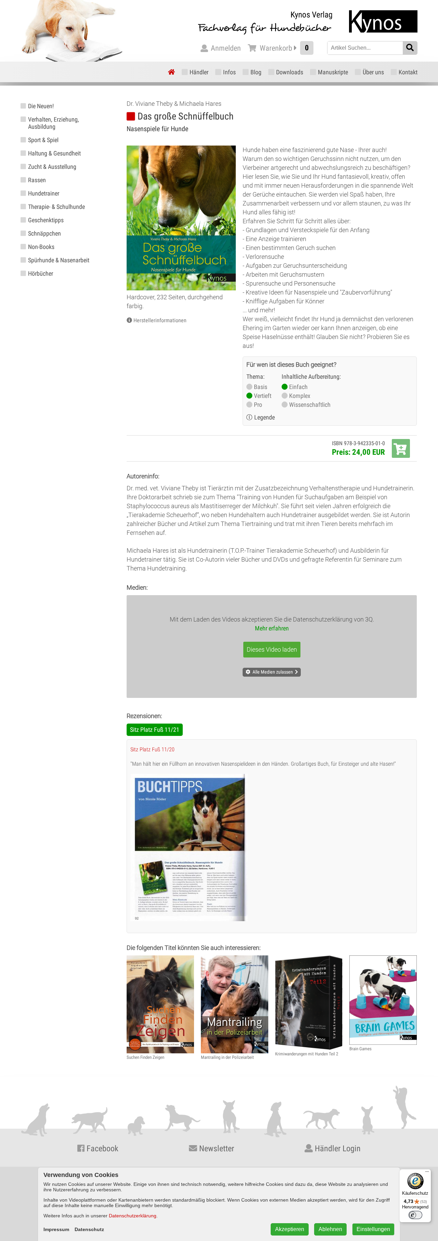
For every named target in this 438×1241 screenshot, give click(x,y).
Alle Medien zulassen (273, 672)
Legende (264, 417)
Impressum (56, 1229)
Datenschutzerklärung (132, 1215)
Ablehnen (330, 1229)
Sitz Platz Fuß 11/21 (154, 729)
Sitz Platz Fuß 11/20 (152, 749)
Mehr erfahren (272, 628)
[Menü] (427, 1173)
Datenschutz (89, 1229)
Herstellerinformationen (159, 320)
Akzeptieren (289, 1229)
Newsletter (215, 1148)
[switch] (415, 1215)
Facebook (101, 1148)
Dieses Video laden (272, 649)
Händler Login (337, 1148)
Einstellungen (373, 1229)
